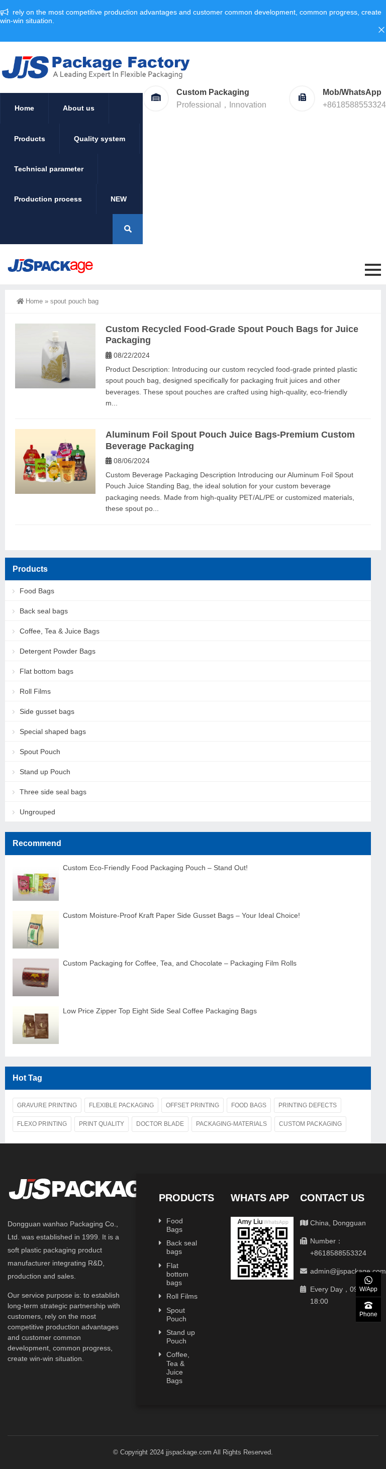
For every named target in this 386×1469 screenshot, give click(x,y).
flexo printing (42, 1123)
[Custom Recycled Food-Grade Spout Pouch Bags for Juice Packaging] (55, 356)
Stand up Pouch (45, 772)
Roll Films (35, 691)
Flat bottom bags (46, 671)
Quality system (99, 139)
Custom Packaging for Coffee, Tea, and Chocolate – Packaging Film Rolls (180, 963)
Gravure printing (47, 1105)
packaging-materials (231, 1123)
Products (29, 139)
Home (24, 108)
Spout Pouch (40, 752)
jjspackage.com (189, 1452)
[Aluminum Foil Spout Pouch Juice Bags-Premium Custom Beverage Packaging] (55, 461)
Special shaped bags (53, 731)
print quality (101, 1123)
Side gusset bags (47, 711)
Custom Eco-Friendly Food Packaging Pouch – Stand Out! (155, 868)
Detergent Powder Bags (57, 651)
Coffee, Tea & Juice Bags (60, 631)
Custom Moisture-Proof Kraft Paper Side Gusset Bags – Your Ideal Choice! (181, 915)
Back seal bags (44, 611)
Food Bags (37, 591)
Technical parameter (48, 169)
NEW (119, 199)
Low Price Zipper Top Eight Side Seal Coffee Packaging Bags (160, 1011)
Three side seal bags (53, 792)
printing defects (307, 1105)
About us (78, 108)
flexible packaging (121, 1105)
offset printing (192, 1105)
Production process (48, 199)
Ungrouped (37, 812)
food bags (248, 1105)
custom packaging (310, 1123)
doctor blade (160, 1123)
